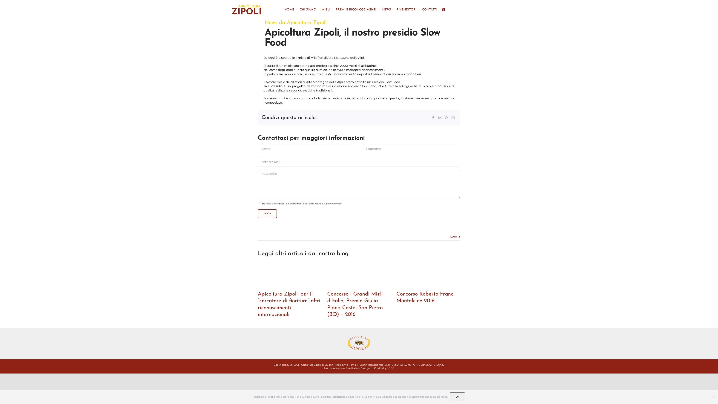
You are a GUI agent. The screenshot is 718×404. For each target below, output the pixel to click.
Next (453, 237)
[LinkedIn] (440, 117)
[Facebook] (433, 117)
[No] (713, 397)
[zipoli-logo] (246, 5)
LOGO (390, 368)
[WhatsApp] (446, 117)
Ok (457, 396)
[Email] (453, 117)
